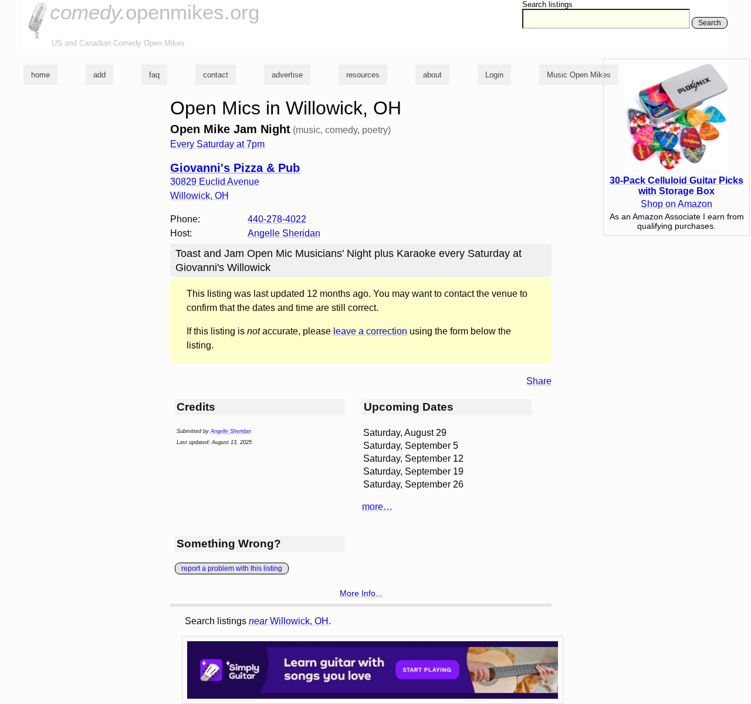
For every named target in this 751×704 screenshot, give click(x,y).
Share (539, 381)
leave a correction (370, 331)
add (99, 74)
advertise (287, 74)
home (40, 74)
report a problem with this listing (231, 568)
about (432, 74)
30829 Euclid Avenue (214, 182)
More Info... (361, 593)
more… (377, 507)
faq (154, 74)
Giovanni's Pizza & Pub (235, 167)
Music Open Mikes (579, 74)
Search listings (547, 4)
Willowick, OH (289, 621)
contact (215, 74)
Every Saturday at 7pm (217, 144)
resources (363, 74)
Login (494, 74)
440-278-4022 (277, 219)
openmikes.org (154, 12)
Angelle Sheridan (284, 233)
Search (709, 23)
